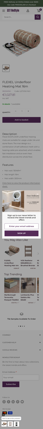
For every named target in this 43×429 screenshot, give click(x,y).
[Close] (37, 194)
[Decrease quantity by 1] (15, 111)
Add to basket (21, 120)
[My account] (28, 10)
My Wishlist (33, 10)
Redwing (6, 91)
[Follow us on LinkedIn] (13, 401)
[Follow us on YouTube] (22, 401)
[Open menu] (3, 11)
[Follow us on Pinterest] (17, 401)
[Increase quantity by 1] (28, 111)
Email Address (9, 372)
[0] (38, 10)
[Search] (38, 17)
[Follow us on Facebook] (8, 401)
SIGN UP (21, 233)
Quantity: (6, 112)
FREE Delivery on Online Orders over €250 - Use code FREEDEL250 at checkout (21, 3)
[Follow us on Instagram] (4, 401)
